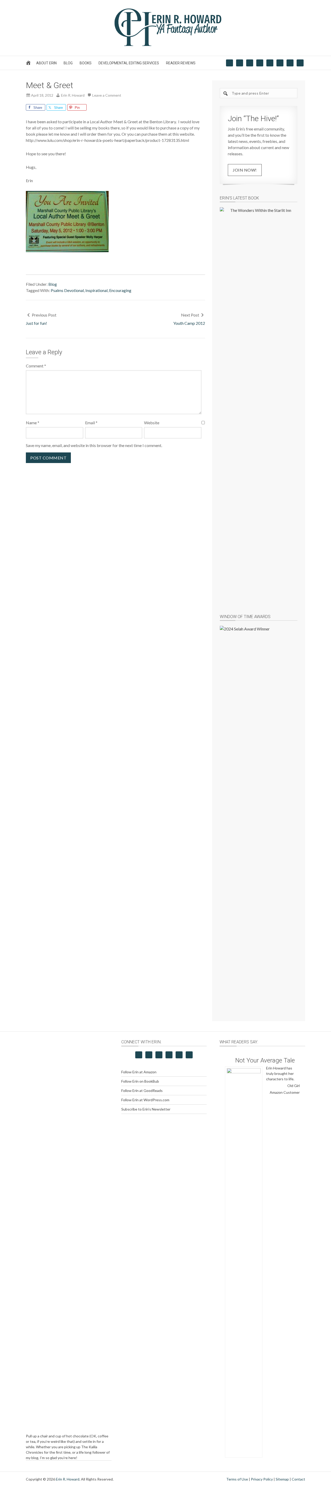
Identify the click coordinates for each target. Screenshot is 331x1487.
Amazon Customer (285, 1092)
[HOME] (29, 64)
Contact (298, 1479)
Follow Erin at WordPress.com (145, 1100)
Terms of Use (237, 1479)
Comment (36, 365)
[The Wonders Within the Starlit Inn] (258, 401)
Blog (52, 284)
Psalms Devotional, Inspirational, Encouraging (91, 290)
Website (151, 422)
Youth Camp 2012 (189, 323)
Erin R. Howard (67, 1479)
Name (32, 422)
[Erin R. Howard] (165, 44)
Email (91, 422)
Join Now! (245, 169)
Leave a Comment (106, 95)
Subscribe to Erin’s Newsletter (145, 1109)
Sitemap (282, 1479)
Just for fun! (36, 323)
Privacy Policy (262, 1479)
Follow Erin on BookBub (140, 1081)
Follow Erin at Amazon (138, 1072)
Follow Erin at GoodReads (142, 1090)
